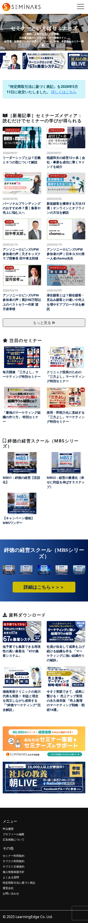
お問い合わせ (11, 893)
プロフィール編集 (13, 834)
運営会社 (8, 888)
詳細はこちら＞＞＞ (44, 587)
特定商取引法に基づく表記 (19, 883)
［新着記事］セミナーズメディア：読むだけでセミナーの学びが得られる (42, 118)
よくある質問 (11, 877)
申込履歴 (8, 829)
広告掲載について (13, 839)
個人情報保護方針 (13, 872)
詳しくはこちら (63, 91)
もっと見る (42, 322)
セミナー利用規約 (13, 856)
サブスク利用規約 (13, 861)
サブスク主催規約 (13, 866)
